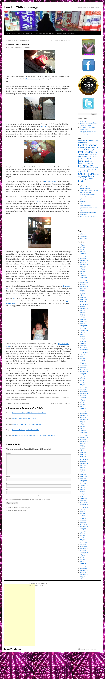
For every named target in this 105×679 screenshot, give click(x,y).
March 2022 (83, 341)
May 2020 (82, 382)
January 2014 (83, 522)
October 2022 (83, 329)
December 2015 (83, 480)
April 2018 (82, 428)
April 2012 (82, 561)
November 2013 (84, 526)
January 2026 (83, 257)
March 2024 (83, 297)
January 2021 (83, 367)
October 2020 (83, 373)
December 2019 (83, 391)
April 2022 (82, 340)
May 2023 (82, 316)
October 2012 (83, 550)
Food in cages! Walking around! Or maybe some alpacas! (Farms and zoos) (88, 197)
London (64, 397)
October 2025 (83, 262)
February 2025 (83, 277)
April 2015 (82, 495)
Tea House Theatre (50, 181)
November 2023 (84, 305)
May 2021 (82, 360)
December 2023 (83, 303)
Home (8, 33)
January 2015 (83, 500)
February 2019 (83, 410)
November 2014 (84, 504)
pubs (68, 397)
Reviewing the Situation (85, 205)
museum (95, 154)
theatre (91, 176)
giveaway (83, 154)
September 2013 (84, 530)
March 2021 (83, 364)
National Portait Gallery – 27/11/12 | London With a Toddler (29, 413)
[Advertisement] (19, 615)
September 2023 (84, 308)
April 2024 (82, 295)
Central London (87, 145)
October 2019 (83, 395)
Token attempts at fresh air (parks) (88, 212)
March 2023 (83, 319)
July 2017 (82, 445)
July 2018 (82, 423)
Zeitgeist (37, 201)
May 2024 (82, 293)
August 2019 (83, 399)
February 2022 (83, 343)
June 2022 (82, 336)
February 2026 (83, 255)
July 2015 (82, 489)
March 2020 (83, 386)
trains (79, 179)
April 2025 (82, 273)
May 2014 (82, 515)
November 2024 (84, 282)
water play (84, 179)
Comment (9, 453)
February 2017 (83, 454)
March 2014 (83, 519)
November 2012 (84, 548)
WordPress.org (83, 238)
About (14, 33)
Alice (14, 298)
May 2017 (82, 448)
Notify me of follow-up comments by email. (19, 507)
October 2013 (83, 528)
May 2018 (82, 426)
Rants (81, 203)
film (61, 397)
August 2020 (83, 377)
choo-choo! (86, 147)
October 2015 (83, 484)
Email (8, 483)
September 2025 (84, 264)
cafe (97, 140)
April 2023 (82, 317)
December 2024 (83, 281)
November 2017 (84, 437)
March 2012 (83, 563)
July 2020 (82, 378)
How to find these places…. (26, 33)
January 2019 (83, 412)
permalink (23, 399)
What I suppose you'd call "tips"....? (29, 397)
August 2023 (83, 310)
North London (84, 159)
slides (90, 169)
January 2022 (83, 345)
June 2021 (82, 358)
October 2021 (83, 351)
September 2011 (84, 574)
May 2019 (82, 404)
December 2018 (83, 413)
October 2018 (83, 417)
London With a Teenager (22, 7)
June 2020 (82, 380)
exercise (56, 397)
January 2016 (83, 478)
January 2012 (83, 567)
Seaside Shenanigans (85, 135)
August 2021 (83, 354)
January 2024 (83, 301)
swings (84, 176)
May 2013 (82, 537)
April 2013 (82, 539)
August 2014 (83, 509)
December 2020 (83, 369)
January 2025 (83, 279)
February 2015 (83, 498)
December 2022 (83, 325)
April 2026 (82, 251)
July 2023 (82, 312)
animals (84, 140)
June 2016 (82, 469)
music (88, 156)
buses (94, 140)
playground (89, 165)
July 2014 (82, 511)
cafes (80, 142)
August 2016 (83, 465)
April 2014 (82, 517)
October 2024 (83, 284)
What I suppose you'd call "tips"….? (88, 216)
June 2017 (82, 447)
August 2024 (83, 288)
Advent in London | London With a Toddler (24, 418)
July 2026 (82, 246)
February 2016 (83, 476)
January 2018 (83, 434)
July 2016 (82, 467)
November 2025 (84, 260)
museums (82, 156)
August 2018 (83, 421)
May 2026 (82, 249)
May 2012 (82, 559)
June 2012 (82, 557)
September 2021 (84, 353)
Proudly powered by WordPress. (88, 649)
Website (8, 489)
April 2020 (82, 384)
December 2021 (83, 347)
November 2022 (84, 327)
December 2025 (83, 258)
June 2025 (82, 270)
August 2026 (83, 244)
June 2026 (82, 247)
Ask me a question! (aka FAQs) (45, 33)
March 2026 (83, 253)
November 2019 (84, 393)
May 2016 (82, 471)
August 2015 (83, 487)
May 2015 (82, 493)
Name (8, 476)
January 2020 (83, 389)
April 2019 (82, 406)
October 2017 (83, 439)
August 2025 (83, 266)
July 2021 (82, 356)
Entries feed (83, 234)
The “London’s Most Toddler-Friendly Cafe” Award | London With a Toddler (33, 435)
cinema (52, 397)
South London (86, 174)
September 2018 (84, 419)
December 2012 (83, 546)
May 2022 (82, 338)
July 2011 (82, 578)
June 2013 (82, 535)
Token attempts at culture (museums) (89, 207)
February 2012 (83, 565)
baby (47, 397)
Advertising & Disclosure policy (66, 33)
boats (91, 140)
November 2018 (84, 415)
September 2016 (84, 463)
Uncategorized (83, 214)
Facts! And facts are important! (87, 194)
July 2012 (82, 556)
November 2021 (84, 349)
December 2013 (83, 524)
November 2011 (84, 570)
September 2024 (84, 286)
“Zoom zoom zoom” (31, 79)
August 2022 (83, 332)
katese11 (27, 47)
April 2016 (82, 472)
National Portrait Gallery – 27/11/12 (61, 40)
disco (94, 150)
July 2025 (82, 268)
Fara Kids (44, 126)
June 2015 (82, 491)
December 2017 (83, 436)
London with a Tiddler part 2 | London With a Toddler (27, 424)
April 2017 (82, 450)
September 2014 (84, 508)
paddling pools (89, 163)
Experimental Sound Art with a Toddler (17, 40)
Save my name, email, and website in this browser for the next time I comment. (28, 499)
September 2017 (84, 441)
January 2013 (83, 544)
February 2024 (83, 299)
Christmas (94, 147)
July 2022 (82, 334)
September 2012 (84, 552)
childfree (80, 147)
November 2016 (84, 460)
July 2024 (82, 290)
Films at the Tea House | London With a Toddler (25, 430)
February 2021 (83, 365)
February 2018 (83, 432)
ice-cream (89, 154)
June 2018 (82, 425)
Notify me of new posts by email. (17, 510)
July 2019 (82, 401)
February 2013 (83, 543)
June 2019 (82, 402)
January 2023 (83, 323)
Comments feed (83, 236)
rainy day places (90, 168)
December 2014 (83, 502)
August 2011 (83, 576)
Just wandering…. (84, 201)
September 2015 (84, 485)
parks (81, 165)
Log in (81, 233)
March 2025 (83, 275)
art (89, 140)
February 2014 (83, 520)
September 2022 (84, 330)
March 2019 (83, 408)
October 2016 (83, 461)
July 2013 (82, 533)
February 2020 (83, 388)
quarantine (83, 168)
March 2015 (83, 496)
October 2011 (83, 572)
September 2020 (84, 375)
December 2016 (83, 458)
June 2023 (82, 314)
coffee (85, 149)
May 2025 (82, 271)
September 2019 (84, 397)
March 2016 (83, 474)
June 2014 (82, 513)
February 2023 (83, 321)
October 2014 (83, 506)
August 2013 (83, 532)
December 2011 (83, 568)
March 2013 (83, 541)
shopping (9, 399)
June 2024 (82, 292)
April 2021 (82, 362)
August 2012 (83, 554)
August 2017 (83, 443)
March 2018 (83, 430)
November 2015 (84, 482)
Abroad (80, 140)
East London (85, 152)
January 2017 (83, 456)
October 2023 (83, 306)
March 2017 (83, 452)
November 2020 (84, 371)
